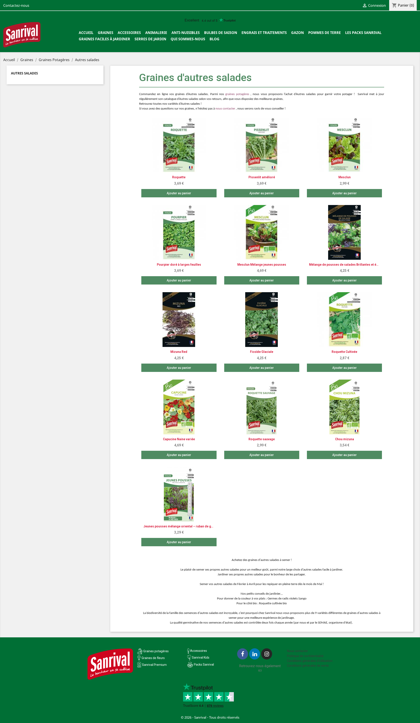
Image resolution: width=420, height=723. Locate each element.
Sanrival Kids (200, 657)
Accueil (86, 32)
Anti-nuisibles (186, 32)
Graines (105, 32)
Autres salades (24, 73)
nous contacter (225, 108)
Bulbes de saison (220, 32)
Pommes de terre (324, 32)
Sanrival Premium (154, 664)
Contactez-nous (16, 5)
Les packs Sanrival (363, 32)
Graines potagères (156, 651)
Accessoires (129, 32)
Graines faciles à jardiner (104, 39)
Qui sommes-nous (188, 39)
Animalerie (156, 32)
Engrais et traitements (264, 32)
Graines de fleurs (153, 658)
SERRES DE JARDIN (150, 39)
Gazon (297, 32)
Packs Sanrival (204, 664)
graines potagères (237, 94)
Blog (214, 39)
